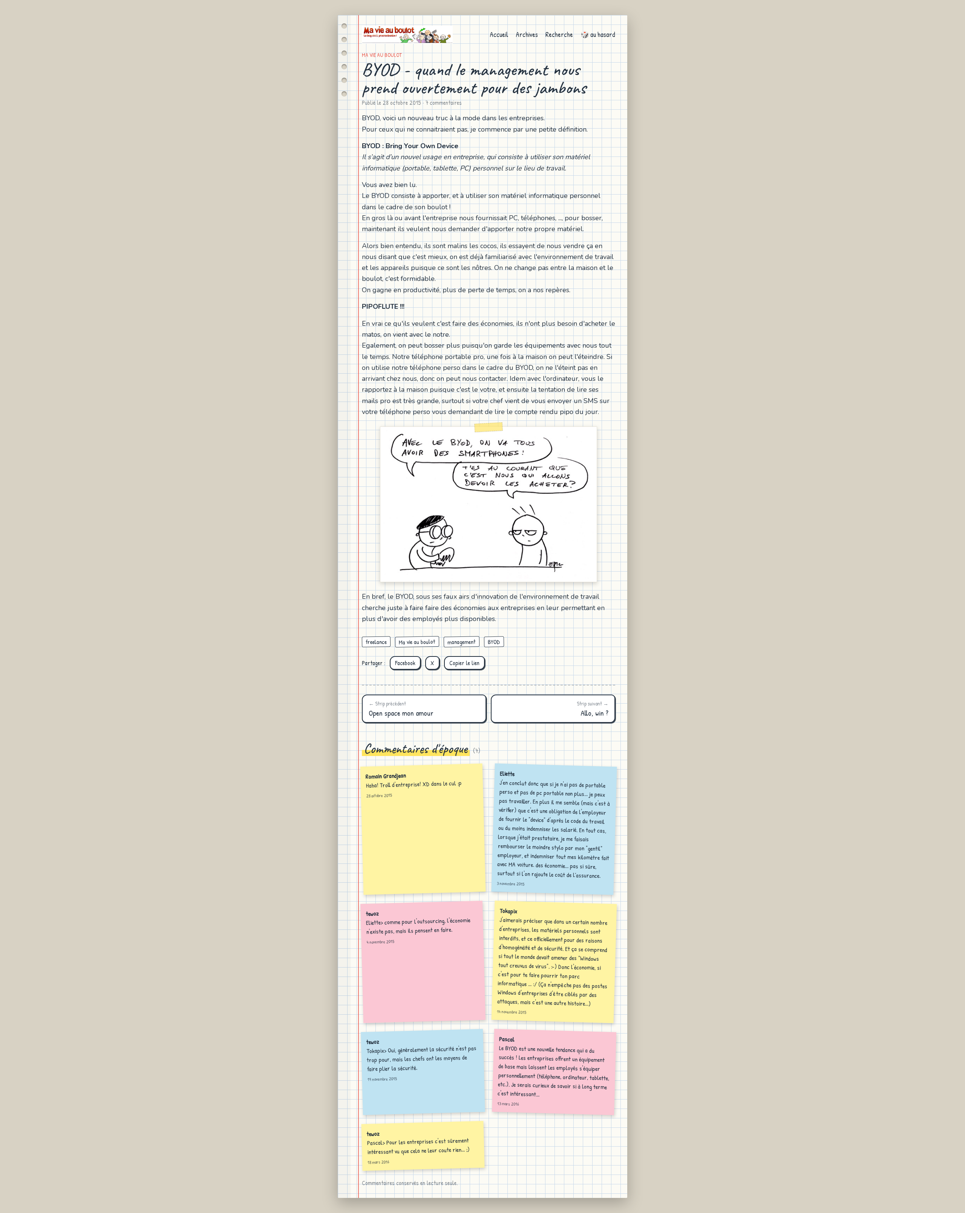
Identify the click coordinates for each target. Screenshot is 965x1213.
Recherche (559, 34)
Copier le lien (464, 663)
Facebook (405, 663)
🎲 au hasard (598, 34)
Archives (527, 34)
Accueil (499, 34)
